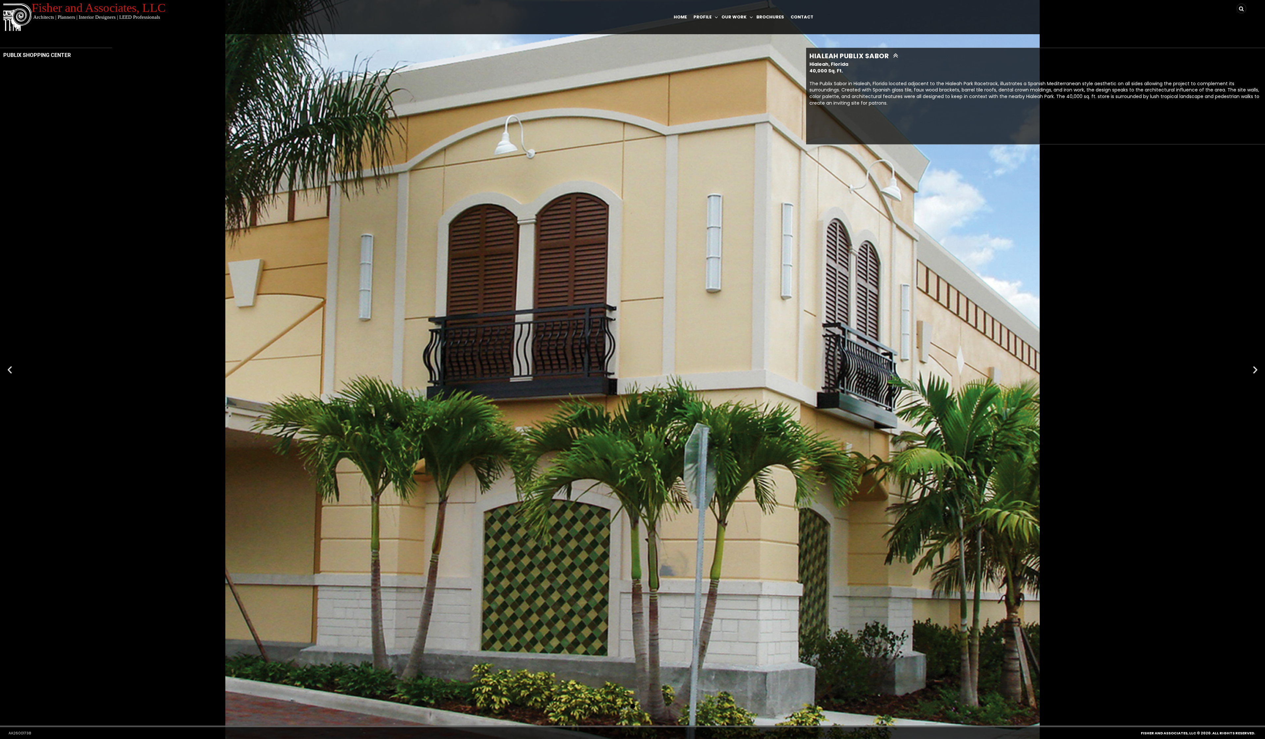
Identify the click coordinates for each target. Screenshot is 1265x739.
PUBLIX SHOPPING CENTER (37, 55)
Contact (802, 17)
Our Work (733, 17)
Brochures (770, 17)
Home (680, 17)
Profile (702, 17)
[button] (623, 706)
